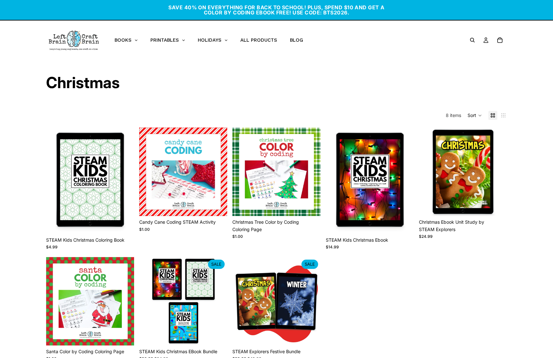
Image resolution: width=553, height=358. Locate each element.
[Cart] (500, 40)
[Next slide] (124, 181)
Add (129, 224)
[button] (475, 115)
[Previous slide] (55, 181)
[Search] (472, 40)
